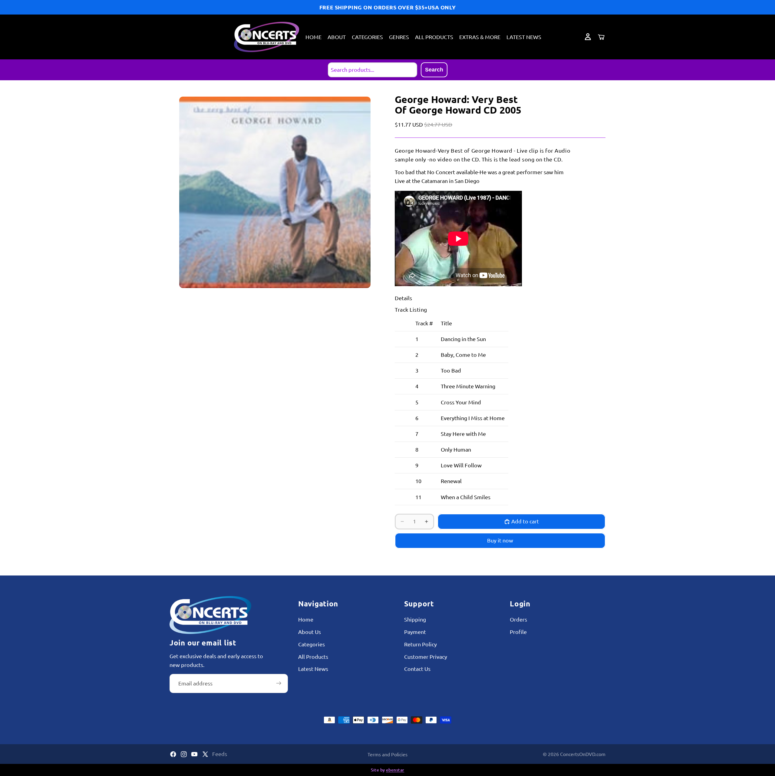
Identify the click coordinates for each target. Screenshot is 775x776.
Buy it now (500, 540)
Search (434, 70)
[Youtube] (194, 754)
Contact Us (417, 669)
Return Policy (420, 644)
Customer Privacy (425, 656)
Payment (415, 631)
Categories (311, 644)
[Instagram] (183, 754)
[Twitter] (205, 754)
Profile (518, 631)
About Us (309, 631)
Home (305, 619)
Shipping (415, 619)
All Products (313, 656)
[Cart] (601, 37)
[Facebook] (173, 754)
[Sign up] (278, 683)
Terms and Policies (387, 754)
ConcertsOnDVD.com (582, 754)
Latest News (313, 669)
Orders (518, 619)
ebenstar (395, 770)
